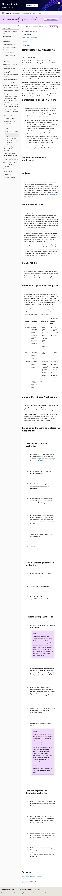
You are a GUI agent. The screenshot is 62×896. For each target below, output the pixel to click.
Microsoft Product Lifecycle (11, 19)
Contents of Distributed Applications (32, 39)
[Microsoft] (3, 13)
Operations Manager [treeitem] (9, 55)
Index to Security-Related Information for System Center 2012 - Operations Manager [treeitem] (10, 99)
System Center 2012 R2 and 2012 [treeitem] (10, 32)
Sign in (58, 13)
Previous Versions (14, 893)
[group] (41, 355)
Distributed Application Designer (31, 37)
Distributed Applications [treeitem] (10, 135)
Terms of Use (4, 895)
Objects (25, 41)
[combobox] (10, 28)
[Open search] (54, 13)
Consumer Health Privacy (45, 893)
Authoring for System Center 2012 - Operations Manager (35, 26)
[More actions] (59, 27)
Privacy (35, 893)
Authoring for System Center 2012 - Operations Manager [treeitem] (11, 111)
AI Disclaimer (4, 893)
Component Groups (28, 43)
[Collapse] (18, 25)
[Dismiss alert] (59, 3)
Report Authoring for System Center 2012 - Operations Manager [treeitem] (11, 148)
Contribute (28, 893)
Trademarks (13, 895)
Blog (21, 893)
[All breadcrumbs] (23, 27)
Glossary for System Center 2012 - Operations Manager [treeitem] (11, 158)
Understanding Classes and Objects (32, 876)
